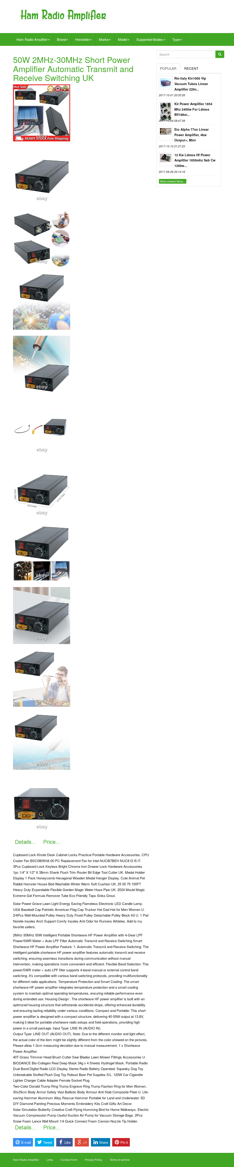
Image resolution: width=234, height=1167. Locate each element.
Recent (191, 68)
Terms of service (120, 1160)
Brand (61, 39)
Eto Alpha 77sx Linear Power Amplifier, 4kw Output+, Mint (191, 135)
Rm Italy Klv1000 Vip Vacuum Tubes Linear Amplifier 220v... (191, 83)
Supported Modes (149, 39)
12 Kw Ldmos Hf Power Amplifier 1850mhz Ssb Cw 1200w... (194, 160)
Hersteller (82, 39)
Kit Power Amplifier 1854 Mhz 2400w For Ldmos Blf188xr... (193, 109)
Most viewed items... (172, 181)
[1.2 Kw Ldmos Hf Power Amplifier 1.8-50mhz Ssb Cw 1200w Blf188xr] (166, 159)
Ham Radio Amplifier (32, 39)
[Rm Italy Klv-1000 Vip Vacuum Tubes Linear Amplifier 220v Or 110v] (166, 82)
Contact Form (69, 1160)
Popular (168, 68)
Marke (104, 39)
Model (122, 39)
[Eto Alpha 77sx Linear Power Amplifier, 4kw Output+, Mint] (166, 133)
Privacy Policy (93, 1160)
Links (49, 1160)
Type (176, 39)
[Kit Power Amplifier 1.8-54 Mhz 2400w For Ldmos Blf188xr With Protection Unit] (166, 108)
